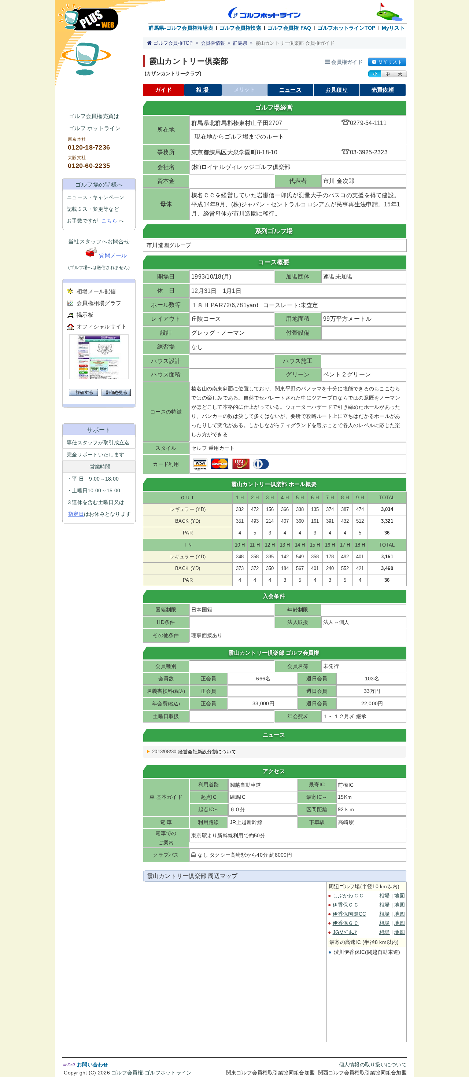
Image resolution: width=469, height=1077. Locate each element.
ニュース (290, 90)
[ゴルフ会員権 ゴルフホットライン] (88, 20)
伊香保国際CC (349, 914)
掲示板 (85, 315)
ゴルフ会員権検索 (240, 28)
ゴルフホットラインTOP (347, 28)
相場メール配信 (96, 291)
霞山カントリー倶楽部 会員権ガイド (295, 43)
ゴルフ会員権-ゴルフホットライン (151, 1073)
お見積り (336, 90)
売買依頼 (383, 90)
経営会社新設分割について (207, 751)
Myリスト (393, 28)
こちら (109, 221)
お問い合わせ (92, 1064)
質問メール (113, 255)
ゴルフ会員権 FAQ (289, 28)
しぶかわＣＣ (348, 895)
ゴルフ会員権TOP (173, 43)
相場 (203, 90)
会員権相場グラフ (99, 303)
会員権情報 (213, 43)
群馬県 (240, 43)
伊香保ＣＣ (346, 905)
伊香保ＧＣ (346, 923)
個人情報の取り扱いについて (373, 1064)
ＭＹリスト (390, 62)
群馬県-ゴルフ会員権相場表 (180, 28)
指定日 (76, 514)
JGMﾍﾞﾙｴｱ (345, 932)
